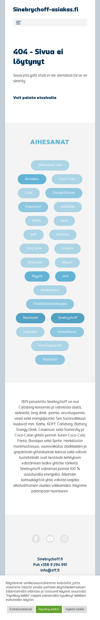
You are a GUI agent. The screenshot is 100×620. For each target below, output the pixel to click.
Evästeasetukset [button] (21, 609)
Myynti (37, 276)
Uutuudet (30, 332)
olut (65, 276)
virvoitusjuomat (50, 345)
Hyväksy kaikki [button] (49, 609)
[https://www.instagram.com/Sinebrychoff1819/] (64, 539)
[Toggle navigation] (50, 22)
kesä (64, 221)
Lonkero (67, 248)
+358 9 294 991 (54, 565)
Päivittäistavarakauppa (50, 304)
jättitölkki (68, 207)
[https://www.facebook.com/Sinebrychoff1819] (36, 539)
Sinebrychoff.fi (50, 559)
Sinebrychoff (67, 318)
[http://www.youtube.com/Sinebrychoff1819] (50, 539)
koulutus (63, 234)
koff (34, 234)
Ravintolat (30, 318)
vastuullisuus (67, 332)
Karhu (36, 221)
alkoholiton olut (50, 165)
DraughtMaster (64, 193)
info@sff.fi (50, 570)
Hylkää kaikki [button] (75, 609)
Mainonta (35, 262)
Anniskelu (32, 179)
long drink (34, 248)
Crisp (29, 193)
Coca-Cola (67, 179)
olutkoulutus (50, 290)
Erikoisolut (33, 207)
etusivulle (47, 98)
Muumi (67, 262)
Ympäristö (50, 359)
